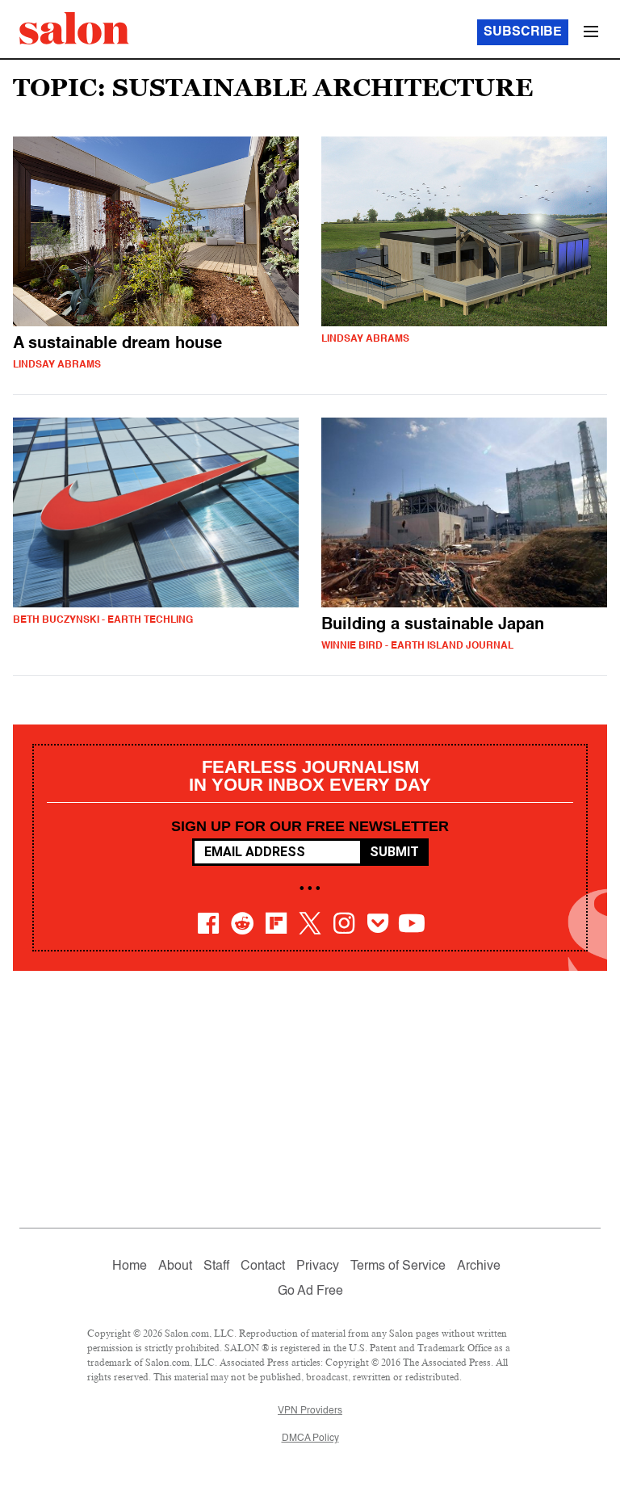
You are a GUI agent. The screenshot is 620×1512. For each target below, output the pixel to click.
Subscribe (523, 32)
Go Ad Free (310, 1291)
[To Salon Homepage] (74, 28)
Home (129, 1266)
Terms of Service (398, 1266)
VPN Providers (310, 1411)
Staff (216, 1266)
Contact (263, 1266)
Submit (394, 851)
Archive (479, 1266)
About (175, 1266)
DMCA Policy (310, 1438)
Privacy (317, 1266)
